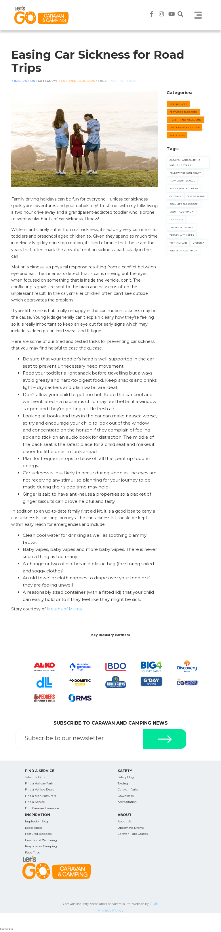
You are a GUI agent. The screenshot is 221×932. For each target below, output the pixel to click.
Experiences (178, 104)
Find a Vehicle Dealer (40, 789)
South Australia (181, 211)
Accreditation (127, 802)
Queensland (196, 196)
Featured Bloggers (77, 81)
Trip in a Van (178, 242)
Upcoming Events (131, 828)
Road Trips (177, 135)
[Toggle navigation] (198, 15)
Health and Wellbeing (185, 119)
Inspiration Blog (36, 821)
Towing (123, 783)
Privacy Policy (110, 910)
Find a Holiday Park (39, 783)
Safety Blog (126, 777)
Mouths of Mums (64, 609)
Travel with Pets (181, 235)
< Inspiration (23, 81)
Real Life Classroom (183, 204)
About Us (124, 821)
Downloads (126, 796)
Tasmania (176, 219)
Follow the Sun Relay (185, 172)
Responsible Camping (184, 127)
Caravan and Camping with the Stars (184, 162)
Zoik (154, 903)
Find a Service (35, 802)
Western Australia (183, 250)
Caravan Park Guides (133, 834)
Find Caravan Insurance (42, 808)
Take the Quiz (35, 777)
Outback (175, 196)
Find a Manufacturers (40, 796)
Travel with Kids (122, 81)
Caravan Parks (128, 789)
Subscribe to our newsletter (64, 738)
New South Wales (182, 180)
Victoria (198, 242)
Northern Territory (183, 188)
